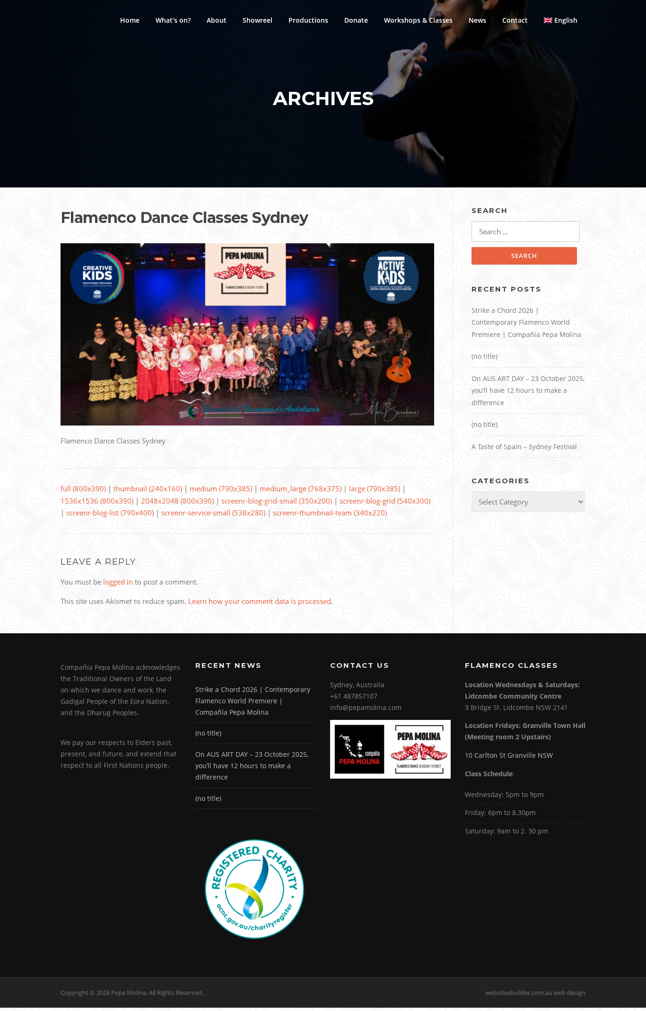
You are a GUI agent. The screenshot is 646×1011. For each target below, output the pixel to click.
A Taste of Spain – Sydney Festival (524, 446)
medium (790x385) (221, 488)
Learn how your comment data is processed (259, 601)
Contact (515, 20)
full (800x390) (83, 488)
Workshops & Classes (418, 20)
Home (130, 20)
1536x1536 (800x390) (97, 501)
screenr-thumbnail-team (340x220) (330, 512)
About (217, 20)
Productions (308, 20)
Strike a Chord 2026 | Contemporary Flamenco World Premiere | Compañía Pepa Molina (526, 322)
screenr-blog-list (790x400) (110, 512)
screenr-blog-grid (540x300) (385, 501)
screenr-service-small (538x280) (213, 512)
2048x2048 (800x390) (177, 501)
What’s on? (173, 20)
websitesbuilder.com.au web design (535, 992)
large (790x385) (374, 488)
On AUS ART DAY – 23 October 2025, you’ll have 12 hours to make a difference (528, 390)
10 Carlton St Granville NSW (509, 755)
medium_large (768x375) (300, 488)
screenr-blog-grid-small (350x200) (276, 501)
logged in (118, 581)
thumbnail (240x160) (147, 488)
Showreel (257, 20)
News (477, 20)
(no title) (484, 356)
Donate (356, 20)
